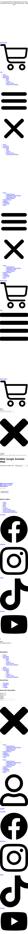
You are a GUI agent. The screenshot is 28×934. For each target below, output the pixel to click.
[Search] (0, 742)
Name (2, 693)
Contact (8, 81)
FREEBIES (6, 202)
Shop (4, 74)
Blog (7, 79)
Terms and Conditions (12, 84)
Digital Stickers (10, 198)
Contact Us (6, 204)
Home (1, 455)
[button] (14, 114)
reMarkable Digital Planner (13, 195)
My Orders (6, 76)
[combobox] (7, 411)
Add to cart (4, 492)
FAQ (7, 80)
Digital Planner (10, 194)
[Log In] (14, 805)
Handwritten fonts (11, 197)
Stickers (5, 201)
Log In (2, 808)
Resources (6, 77)
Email (2, 695)
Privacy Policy (10, 83)
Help (4, 205)
